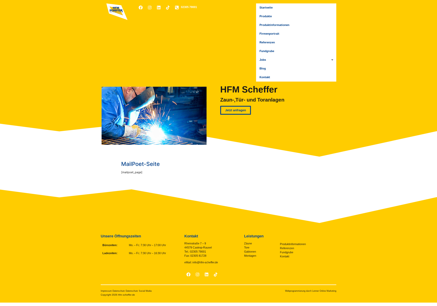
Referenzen (267, 42)
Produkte (265, 16)
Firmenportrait (269, 33)
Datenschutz (118, 291)
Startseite (266, 7)
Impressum (106, 291)
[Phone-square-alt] (177, 7)
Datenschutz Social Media (139, 291)
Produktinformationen (274, 25)
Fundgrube (266, 51)
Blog (262, 68)
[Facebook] (141, 7)
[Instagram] (150, 7)
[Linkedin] (159, 7)
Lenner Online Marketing (324, 291)
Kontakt (264, 77)
